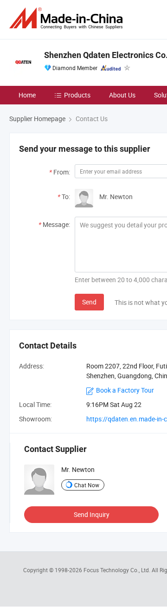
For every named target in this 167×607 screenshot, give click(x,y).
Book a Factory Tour (125, 390)
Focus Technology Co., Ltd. (118, 570)
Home (27, 94)
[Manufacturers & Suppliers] (67, 18)
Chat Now (86, 485)
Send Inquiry (91, 514)
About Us (122, 94)
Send (89, 301)
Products (77, 94)
